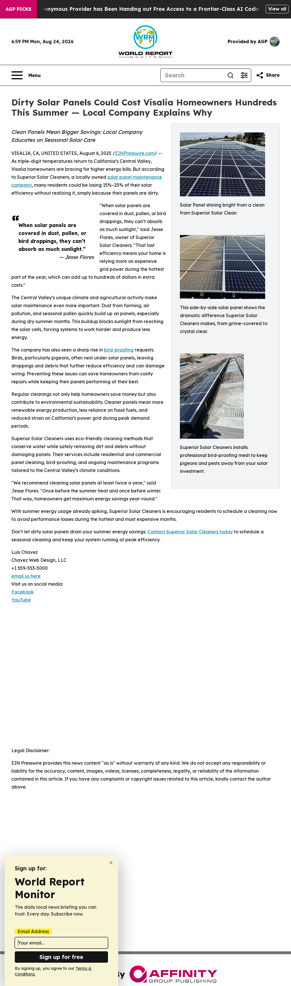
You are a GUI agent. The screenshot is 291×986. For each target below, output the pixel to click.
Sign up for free (61, 956)
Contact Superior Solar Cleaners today (190, 531)
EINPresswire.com (135, 153)
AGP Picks (18, 9)
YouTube (21, 600)
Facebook (22, 592)
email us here (26, 576)
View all (277, 9)
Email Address (33, 931)
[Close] (111, 862)
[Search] (230, 75)
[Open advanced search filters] (244, 75)
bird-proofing (119, 350)
